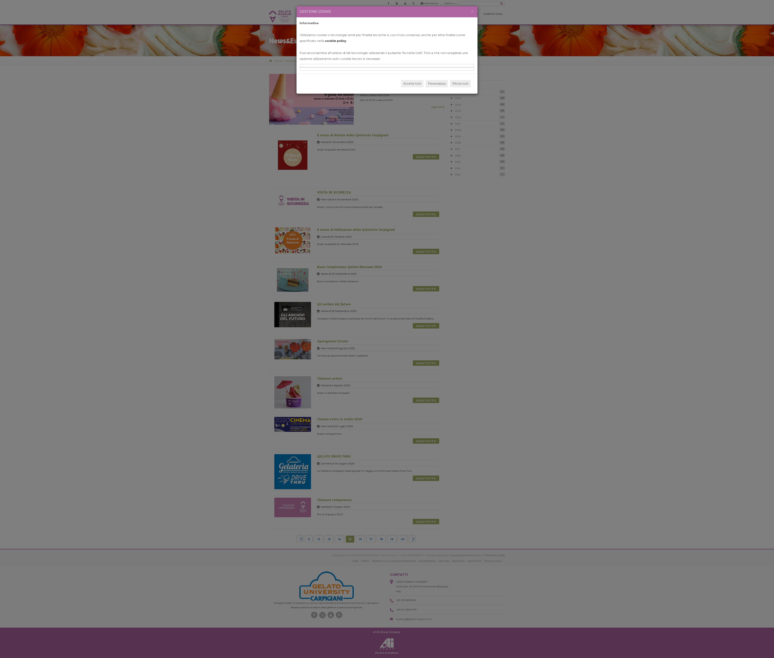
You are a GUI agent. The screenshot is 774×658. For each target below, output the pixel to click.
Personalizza (437, 83)
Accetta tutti (412, 83)
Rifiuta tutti (460, 83)
